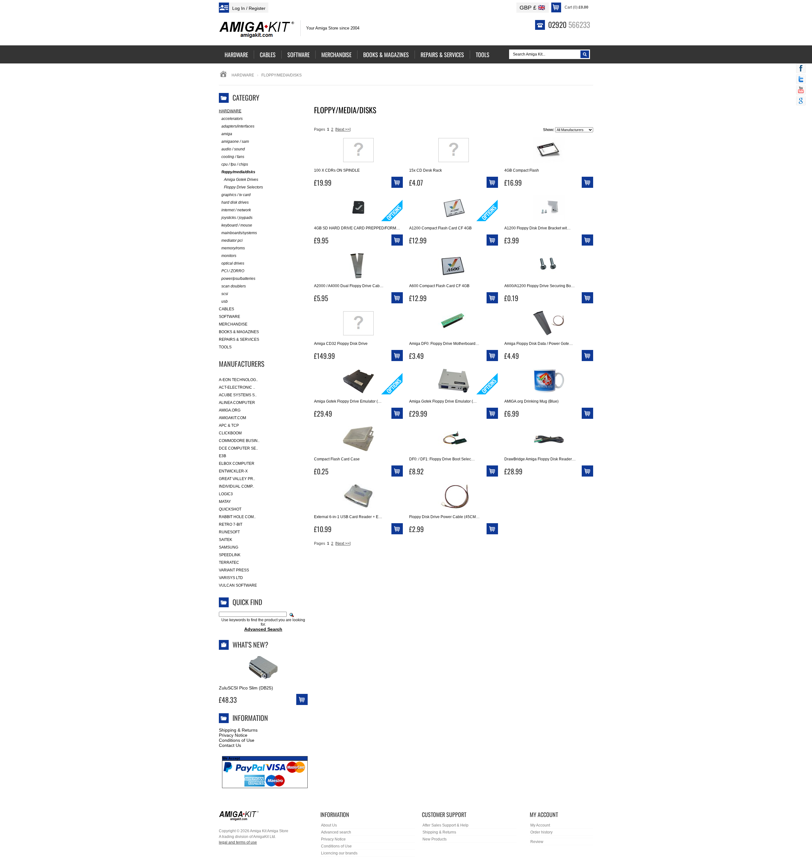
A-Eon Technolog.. (238, 380)
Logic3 (226, 494)
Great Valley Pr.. (237, 479)
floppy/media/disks (238, 172)
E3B (222, 456)
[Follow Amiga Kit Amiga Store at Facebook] (801, 68)
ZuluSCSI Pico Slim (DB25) (246, 687)
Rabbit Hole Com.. (237, 517)
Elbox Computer (236, 463)
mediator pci (232, 240)
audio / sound (233, 149)
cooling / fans (232, 157)
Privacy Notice (233, 735)
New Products (434, 839)
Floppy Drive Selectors (243, 187)
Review (536, 842)
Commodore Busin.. (239, 440)
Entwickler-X (233, 471)
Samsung (228, 547)
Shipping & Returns (238, 730)
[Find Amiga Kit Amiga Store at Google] (801, 101)
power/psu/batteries (238, 278)
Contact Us (230, 745)
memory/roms (233, 248)
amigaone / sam (235, 141)
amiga (226, 134)
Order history (541, 832)
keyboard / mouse (236, 225)
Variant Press (234, 570)
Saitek (225, 539)
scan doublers (233, 286)
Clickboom (230, 433)
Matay (225, 501)
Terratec (229, 562)
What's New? (250, 644)
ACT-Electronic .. (237, 387)
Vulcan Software (238, 585)
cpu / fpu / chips (234, 164)
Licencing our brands (339, 853)
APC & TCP (229, 425)
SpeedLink (229, 555)
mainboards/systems (239, 233)
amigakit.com (232, 418)
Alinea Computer (237, 402)
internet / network (236, 210)
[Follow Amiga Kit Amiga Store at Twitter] (801, 79)
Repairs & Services (239, 339)
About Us (329, 825)
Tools (225, 347)
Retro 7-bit (230, 524)
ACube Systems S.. (238, 395)
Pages (319, 129)
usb (224, 301)
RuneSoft (229, 532)
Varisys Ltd (231, 578)
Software (229, 316)
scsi (224, 294)
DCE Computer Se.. (238, 448)
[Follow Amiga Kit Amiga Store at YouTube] (801, 90)
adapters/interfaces (237, 126)
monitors (228, 256)
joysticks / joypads (236, 217)
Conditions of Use (236, 740)
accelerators (232, 118)
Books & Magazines (239, 332)
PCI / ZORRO (232, 271)
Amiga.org (229, 410)
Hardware (243, 75)
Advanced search (336, 832)
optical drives (232, 263)
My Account (540, 825)
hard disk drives (235, 202)
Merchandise (233, 324)
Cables (226, 309)
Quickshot (230, 509)
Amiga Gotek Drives (241, 179)
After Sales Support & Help (445, 825)
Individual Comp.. (236, 486)
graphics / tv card (236, 195)
